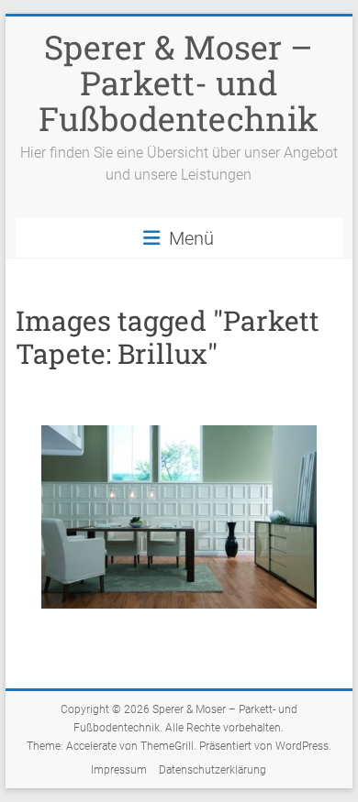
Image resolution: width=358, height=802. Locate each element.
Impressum (119, 770)
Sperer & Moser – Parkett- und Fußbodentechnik (179, 82)
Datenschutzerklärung (212, 770)
